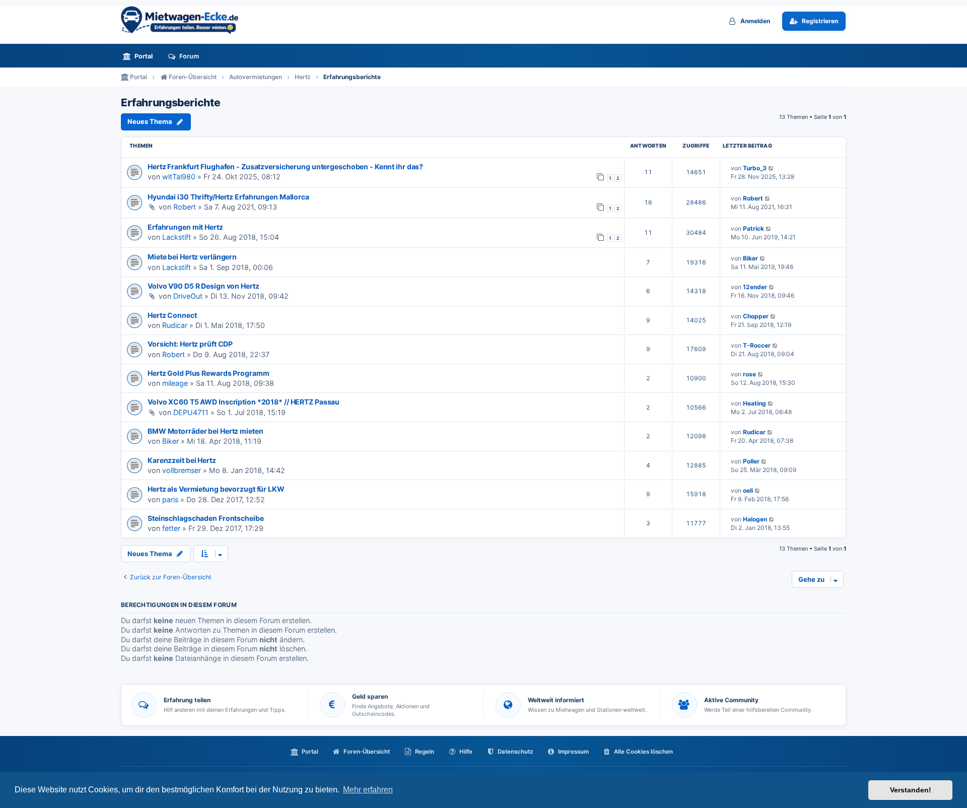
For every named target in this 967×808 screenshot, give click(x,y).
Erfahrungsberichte (170, 103)
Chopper (756, 316)
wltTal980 (178, 176)
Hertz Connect (172, 315)
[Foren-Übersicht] (184, 20)
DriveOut (187, 296)
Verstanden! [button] (910, 790)
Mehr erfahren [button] (368, 789)
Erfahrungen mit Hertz (185, 227)
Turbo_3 (755, 168)
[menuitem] (140, 56)
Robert (184, 207)
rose (749, 374)
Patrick (753, 228)
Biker (750, 258)
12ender (755, 287)
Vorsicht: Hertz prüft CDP (190, 344)
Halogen (755, 519)
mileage (175, 383)
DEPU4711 (191, 412)
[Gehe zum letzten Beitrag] (771, 168)
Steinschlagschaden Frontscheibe (206, 518)
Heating (754, 403)
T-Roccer (757, 345)
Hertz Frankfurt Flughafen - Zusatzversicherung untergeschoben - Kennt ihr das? (285, 166)
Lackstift (176, 237)
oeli (748, 490)
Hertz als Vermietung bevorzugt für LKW (216, 489)
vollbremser (181, 470)
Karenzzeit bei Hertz (182, 460)
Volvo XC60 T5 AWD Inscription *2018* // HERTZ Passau (243, 401)
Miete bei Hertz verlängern (192, 256)
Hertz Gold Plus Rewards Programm (208, 373)
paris (170, 499)
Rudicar (174, 325)
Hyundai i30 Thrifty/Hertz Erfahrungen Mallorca (228, 196)
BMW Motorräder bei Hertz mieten (205, 431)
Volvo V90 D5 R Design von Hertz (203, 286)
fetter (171, 528)
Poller (751, 461)
